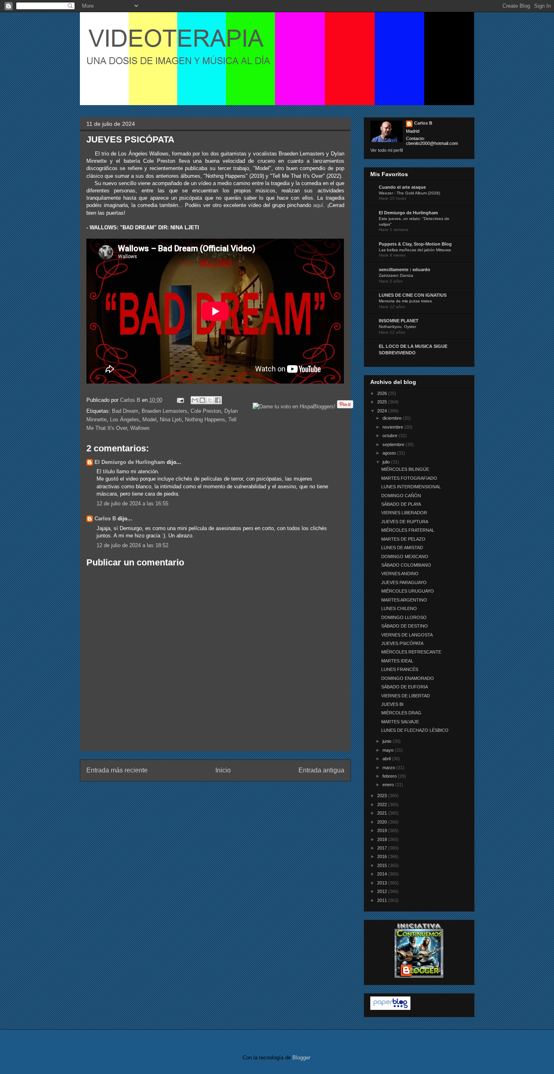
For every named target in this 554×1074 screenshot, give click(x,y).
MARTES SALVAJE (400, 721)
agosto (389, 453)
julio (386, 461)
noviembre (393, 427)
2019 (382, 830)
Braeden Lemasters (164, 411)
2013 (382, 882)
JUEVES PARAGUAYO (404, 582)
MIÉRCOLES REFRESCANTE (411, 651)
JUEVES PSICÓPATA (402, 643)
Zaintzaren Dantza (396, 275)
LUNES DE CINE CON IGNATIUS (413, 295)
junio (387, 741)
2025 (382, 401)
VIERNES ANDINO (400, 573)
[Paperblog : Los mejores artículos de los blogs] (390, 1008)
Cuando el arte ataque (402, 187)
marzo (389, 767)
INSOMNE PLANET (399, 320)
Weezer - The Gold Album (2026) (409, 193)
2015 (382, 865)
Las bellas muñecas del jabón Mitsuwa (415, 250)
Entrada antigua (321, 770)
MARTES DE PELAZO (403, 539)
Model (149, 419)
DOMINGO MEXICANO (404, 556)
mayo (388, 750)
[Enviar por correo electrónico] (195, 400)
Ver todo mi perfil (386, 150)
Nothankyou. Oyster (397, 326)
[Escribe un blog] (202, 400)
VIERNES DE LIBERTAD (405, 695)
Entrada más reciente (117, 770)
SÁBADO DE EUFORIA (404, 686)
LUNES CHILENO (399, 608)
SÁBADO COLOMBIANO (406, 565)
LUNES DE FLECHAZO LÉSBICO (415, 730)
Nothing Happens (205, 419)
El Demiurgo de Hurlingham (129, 462)
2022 (382, 804)
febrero (390, 776)
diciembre (392, 418)
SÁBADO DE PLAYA (401, 504)
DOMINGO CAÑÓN (401, 495)
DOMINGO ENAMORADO (407, 678)
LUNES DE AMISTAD (402, 547)
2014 (382, 873)
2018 (382, 839)
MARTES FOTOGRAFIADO (409, 478)
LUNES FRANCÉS (399, 669)
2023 (382, 795)
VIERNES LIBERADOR (404, 512)
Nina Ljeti (171, 419)
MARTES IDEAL (397, 660)
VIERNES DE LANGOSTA (407, 634)
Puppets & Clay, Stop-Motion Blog (415, 244)
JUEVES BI (392, 704)
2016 (382, 856)
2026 (382, 393)
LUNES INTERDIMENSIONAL (411, 486)
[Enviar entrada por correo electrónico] (180, 400)
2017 (382, 847)
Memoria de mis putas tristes (405, 301)
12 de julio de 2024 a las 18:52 (132, 545)
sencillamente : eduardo (404, 269)
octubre (390, 435)
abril (387, 758)
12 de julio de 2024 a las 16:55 (132, 503)
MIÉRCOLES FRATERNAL (407, 530)
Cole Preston (206, 411)
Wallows (140, 428)
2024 (382, 410)
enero (388, 784)
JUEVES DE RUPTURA (404, 521)
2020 (382, 822)
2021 (382, 813)
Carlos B (131, 400)
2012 (382, 891)
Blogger (301, 1058)
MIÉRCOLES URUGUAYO (407, 591)
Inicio (223, 770)
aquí (318, 205)
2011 (382, 900)
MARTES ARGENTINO (404, 599)
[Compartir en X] (210, 400)
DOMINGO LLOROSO (404, 617)
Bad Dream (125, 411)
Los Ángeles (124, 419)
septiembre (394, 444)
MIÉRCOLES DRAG (401, 712)
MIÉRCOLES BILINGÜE (405, 469)
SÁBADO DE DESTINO (404, 625)
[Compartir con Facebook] (218, 400)
